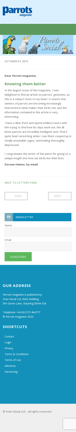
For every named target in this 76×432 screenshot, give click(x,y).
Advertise (10, 366)
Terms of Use (13, 360)
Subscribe (18, 257)
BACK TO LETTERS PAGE (21, 182)
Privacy (9, 348)
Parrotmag (11, 371)
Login (8, 342)
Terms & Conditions (17, 354)
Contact (9, 336)
